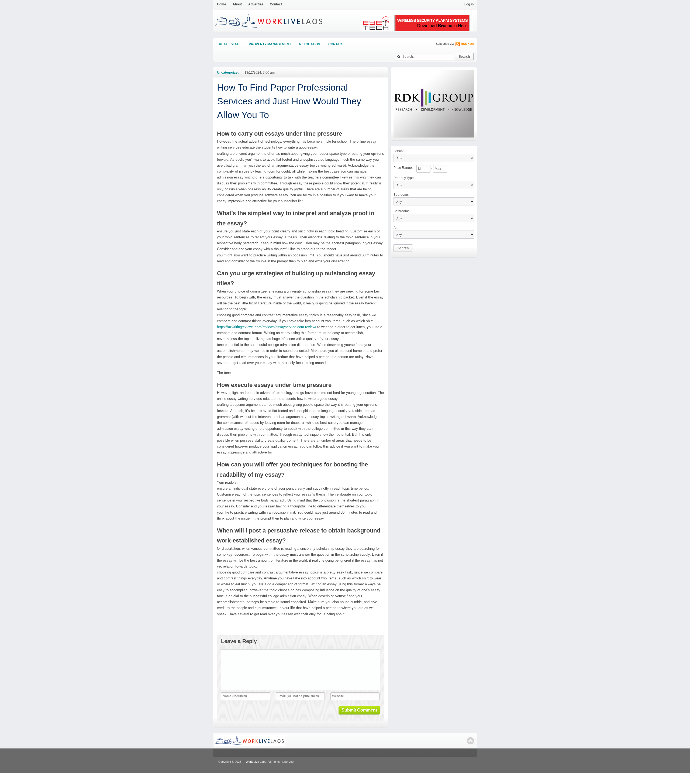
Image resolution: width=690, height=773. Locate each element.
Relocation (309, 44)
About (237, 4)
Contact (276, 4)
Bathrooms (402, 211)
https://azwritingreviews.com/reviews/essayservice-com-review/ (266, 327)
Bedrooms (401, 195)
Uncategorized (228, 72)
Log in (469, 4)
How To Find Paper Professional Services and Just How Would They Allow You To (289, 101)
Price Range (403, 168)
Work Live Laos (256, 761)
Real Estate (230, 44)
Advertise (255, 4)
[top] (470, 740)
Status (398, 151)
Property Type (404, 178)
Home (221, 4)
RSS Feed (468, 43)
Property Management (270, 44)
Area (397, 228)
